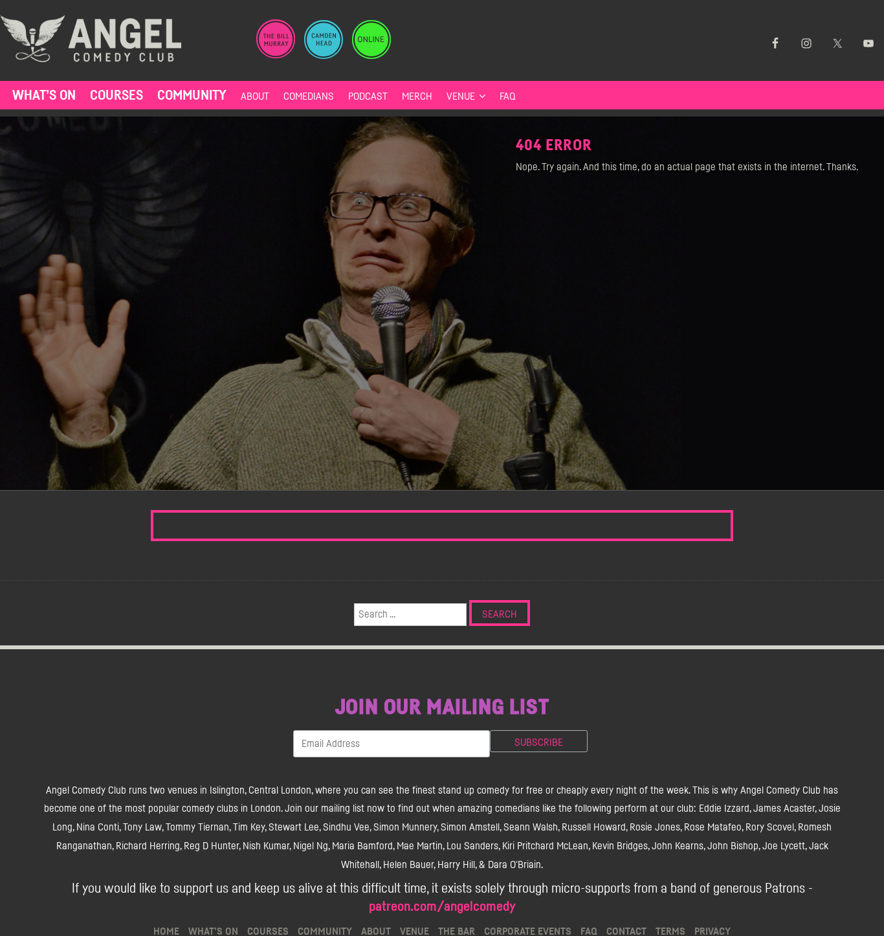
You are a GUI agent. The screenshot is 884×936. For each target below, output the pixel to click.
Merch (417, 96)
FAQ (508, 96)
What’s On (44, 95)
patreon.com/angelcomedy (442, 906)
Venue (461, 96)
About (255, 96)
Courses (116, 95)
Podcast (368, 96)
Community (192, 95)
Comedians (308, 96)
